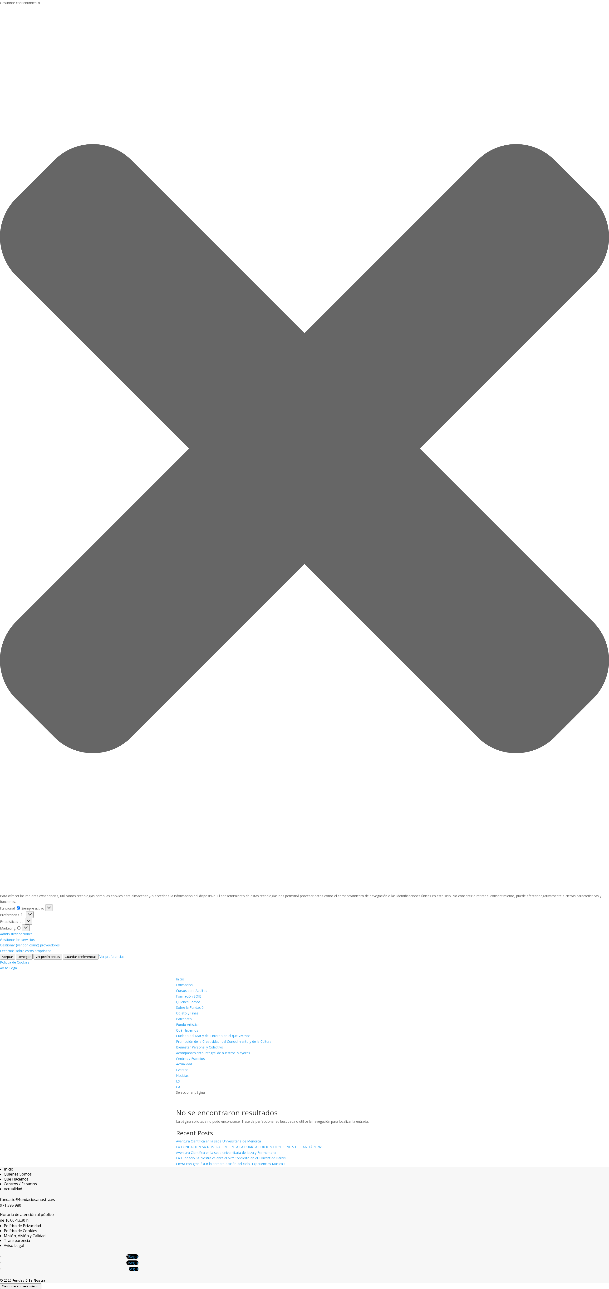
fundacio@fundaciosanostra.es (27, 1199)
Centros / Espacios (190, 1058)
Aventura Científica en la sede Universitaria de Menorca (218, 1141)
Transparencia (17, 1240)
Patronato (184, 1019)
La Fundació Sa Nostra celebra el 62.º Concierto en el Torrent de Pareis (231, 1158)
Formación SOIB (188, 996)
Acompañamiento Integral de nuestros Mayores (213, 1053)
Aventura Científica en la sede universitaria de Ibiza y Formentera (226, 1152)
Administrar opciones (16, 934)
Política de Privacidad (22, 1225)
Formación (184, 985)
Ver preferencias (47, 956)
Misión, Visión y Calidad (24, 1235)
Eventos (182, 1070)
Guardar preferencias (81, 956)
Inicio (180, 979)
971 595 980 (10, 1205)
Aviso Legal (9, 968)
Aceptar (7, 956)
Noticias (182, 1075)
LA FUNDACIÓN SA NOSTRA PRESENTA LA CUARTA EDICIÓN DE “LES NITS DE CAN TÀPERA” (249, 1147)
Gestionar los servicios (17, 939)
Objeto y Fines (187, 1013)
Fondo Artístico (188, 1024)
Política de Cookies (14, 962)
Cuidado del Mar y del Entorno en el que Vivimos (213, 1035)
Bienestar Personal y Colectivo (199, 1047)
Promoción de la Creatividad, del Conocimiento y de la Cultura (223, 1041)
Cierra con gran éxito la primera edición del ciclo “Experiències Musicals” (231, 1163)
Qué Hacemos (187, 1030)
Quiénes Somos (188, 1002)
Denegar (24, 956)
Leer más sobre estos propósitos (25, 951)
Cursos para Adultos (191, 990)
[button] (304, 449)
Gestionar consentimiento (20, 1286)
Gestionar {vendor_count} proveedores (30, 945)
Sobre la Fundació (190, 1007)
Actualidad (184, 1064)
